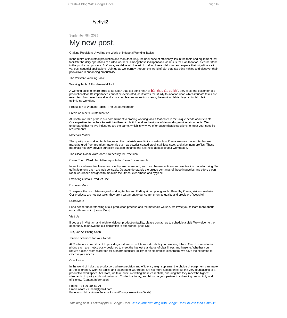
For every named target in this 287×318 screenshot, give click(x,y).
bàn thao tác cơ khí (164, 90)
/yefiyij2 (100, 21)
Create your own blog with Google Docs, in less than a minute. (174, 303)
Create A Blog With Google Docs (90, 4)
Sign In (214, 4)
